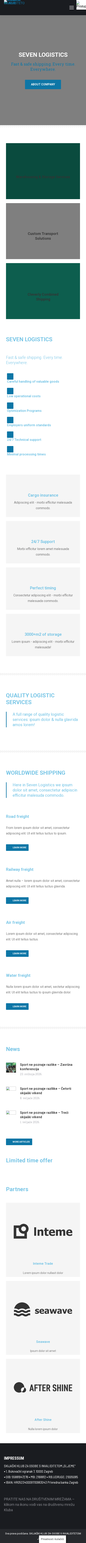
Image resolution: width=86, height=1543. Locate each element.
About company (43, 84)
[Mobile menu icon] (71, 7)
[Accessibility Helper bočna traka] (81, 5)
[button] (4, 70)
